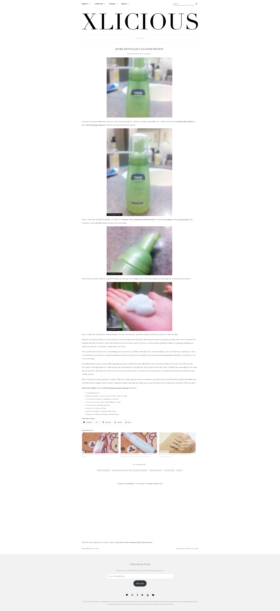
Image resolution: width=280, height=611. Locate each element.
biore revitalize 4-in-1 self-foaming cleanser (130, 470)
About (124, 4)
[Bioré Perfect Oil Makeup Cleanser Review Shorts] (100, 442)
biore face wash (104, 470)
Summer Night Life (91, 548)
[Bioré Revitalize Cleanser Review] (139, 87)
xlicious (148, 54)
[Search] (196, 3)
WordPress (169, 604)
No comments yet (139, 464)
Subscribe (140, 583)
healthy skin (169, 470)
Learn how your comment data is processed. (133, 542)
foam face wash (156, 470)
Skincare (140, 38)
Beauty (85, 4)
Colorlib (155, 604)
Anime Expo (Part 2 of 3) (186, 548)
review (179, 470)
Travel (112, 4)
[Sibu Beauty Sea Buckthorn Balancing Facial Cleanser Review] (177, 442)
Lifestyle (98, 4)
